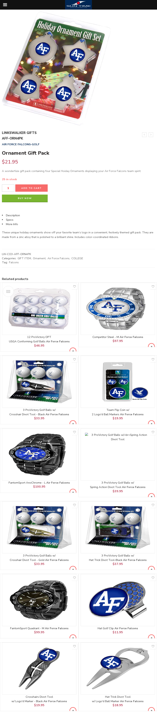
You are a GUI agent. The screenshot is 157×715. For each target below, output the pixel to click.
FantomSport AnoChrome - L (27, 483)
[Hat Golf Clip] (118, 600)
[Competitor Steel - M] (118, 309)
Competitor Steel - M (106, 337)
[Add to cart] (73, 351)
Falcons (14, 262)
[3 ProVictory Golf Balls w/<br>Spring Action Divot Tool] (118, 454)
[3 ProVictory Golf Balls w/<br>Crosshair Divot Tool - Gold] (39, 527)
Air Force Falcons (58, 258)
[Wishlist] (74, 286)
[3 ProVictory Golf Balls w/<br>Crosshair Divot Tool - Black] (39, 382)
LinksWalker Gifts (19, 133)
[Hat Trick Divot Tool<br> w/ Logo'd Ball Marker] (118, 668)
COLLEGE (77, 258)
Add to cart (31, 188)
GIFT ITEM (24, 258)
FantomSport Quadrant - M (27, 628)
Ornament (39, 258)
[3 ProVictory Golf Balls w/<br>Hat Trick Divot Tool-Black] (118, 527)
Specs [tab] (9, 220)
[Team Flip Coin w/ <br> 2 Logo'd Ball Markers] (118, 382)
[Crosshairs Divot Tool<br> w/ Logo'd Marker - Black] (39, 668)
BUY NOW (25, 198)
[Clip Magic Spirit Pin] (151, 134)
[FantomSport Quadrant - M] (39, 600)
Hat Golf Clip (106, 628)
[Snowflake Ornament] (144, 134)
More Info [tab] (12, 224)
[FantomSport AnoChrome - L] (39, 454)
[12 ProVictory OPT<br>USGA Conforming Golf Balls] (39, 309)
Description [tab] (13, 215)
